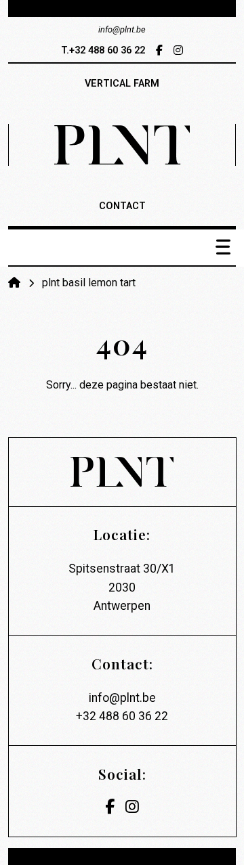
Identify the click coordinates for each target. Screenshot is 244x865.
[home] (15, 282)
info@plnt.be (122, 698)
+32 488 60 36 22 (122, 716)
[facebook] (159, 50)
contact (122, 206)
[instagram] (178, 50)
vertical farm (122, 83)
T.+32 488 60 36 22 (103, 50)
